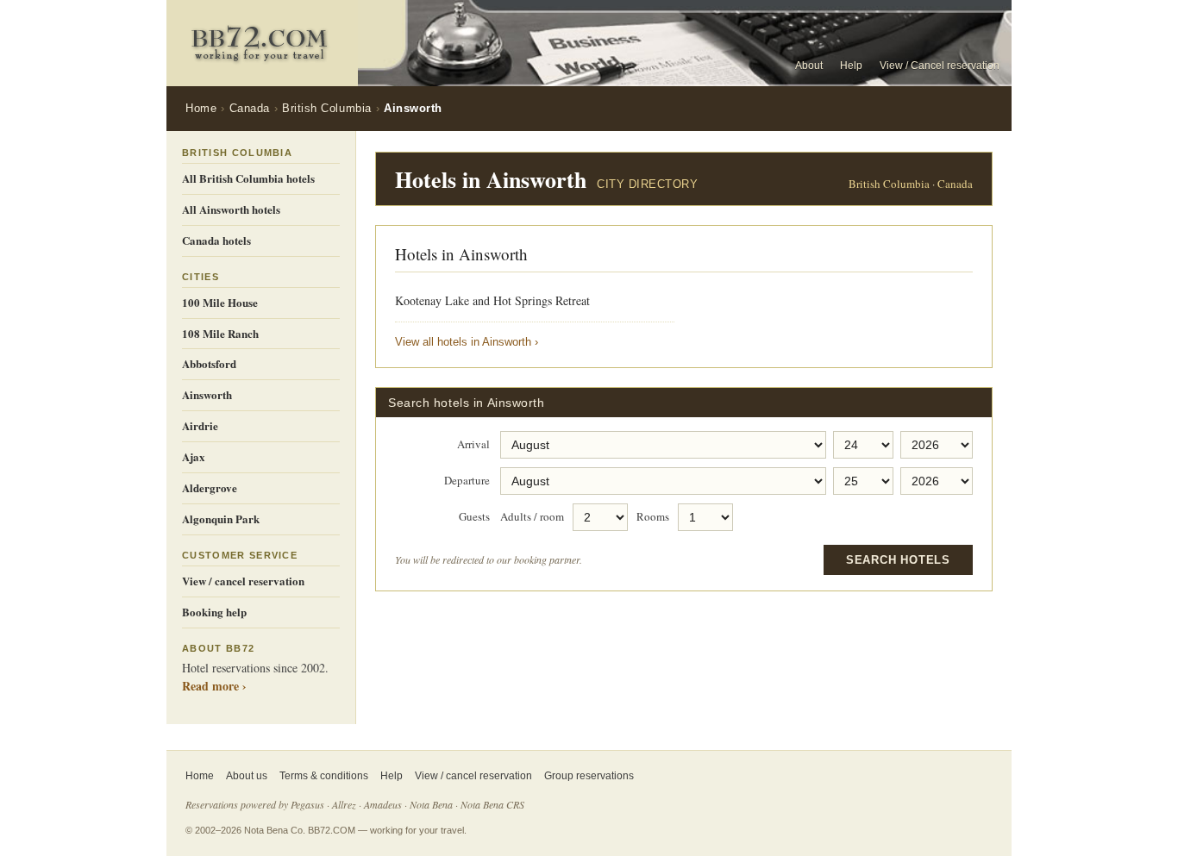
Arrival (473, 445)
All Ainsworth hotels (231, 209)
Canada (249, 108)
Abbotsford (209, 363)
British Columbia (326, 108)
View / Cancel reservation (939, 65)
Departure (467, 481)
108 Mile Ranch (220, 333)
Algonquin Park (221, 518)
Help (851, 65)
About (809, 65)
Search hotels (898, 559)
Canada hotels (216, 240)
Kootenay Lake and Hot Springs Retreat (492, 300)
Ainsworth (207, 394)
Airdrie (200, 425)
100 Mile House (220, 302)
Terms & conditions (323, 776)
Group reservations (589, 776)
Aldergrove (209, 487)
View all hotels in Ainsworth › (466, 341)
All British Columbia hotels (248, 178)
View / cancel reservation (243, 580)
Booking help (214, 611)
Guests (474, 517)
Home (200, 108)
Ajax (193, 456)
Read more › (214, 686)
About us (246, 776)
